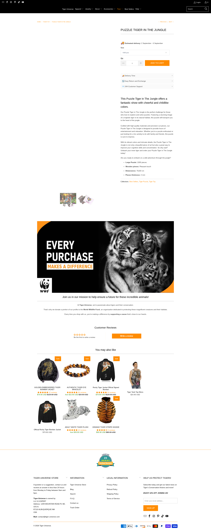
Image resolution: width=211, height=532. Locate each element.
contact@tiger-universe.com (49, 517)
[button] (79, 9)
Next (171, 21)
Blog (72, 489)
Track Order (74, 508)
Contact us (74, 503)
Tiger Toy (152, 182)
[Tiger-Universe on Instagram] (11, 2)
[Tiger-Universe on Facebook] (7, 2)
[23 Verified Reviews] (105, 472)
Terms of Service (113, 498)
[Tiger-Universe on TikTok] (19, 2)
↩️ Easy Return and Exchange (147, 81)
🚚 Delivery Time (147, 76)
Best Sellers (133, 182)
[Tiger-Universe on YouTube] (23, 2)
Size (122, 48)
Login (198, 2)
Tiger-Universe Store (78, 485)
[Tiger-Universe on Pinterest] (15, 2)
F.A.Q (72, 498)
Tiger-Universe (45, 526)
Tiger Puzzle (143, 182)
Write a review (126, 336)
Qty (122, 58)
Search (73, 494)
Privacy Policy (112, 485)
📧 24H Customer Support (147, 86)
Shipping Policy (112, 494)
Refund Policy (112, 489)
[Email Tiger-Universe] (3, 2)
